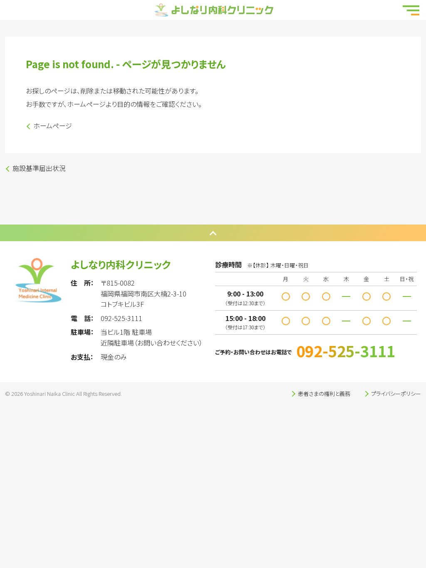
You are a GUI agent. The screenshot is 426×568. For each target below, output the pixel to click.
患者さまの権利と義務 (324, 394)
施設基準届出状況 (39, 168)
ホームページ (52, 126)
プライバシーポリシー (396, 394)
